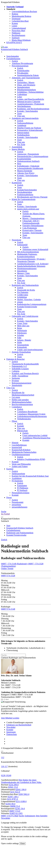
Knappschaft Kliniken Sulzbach (14, 49)
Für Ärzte (21, 144)
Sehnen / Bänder (24, 340)
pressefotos (16, 504)
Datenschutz (11, 734)
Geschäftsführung (19, 445)
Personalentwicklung (20, 493)
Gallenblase (22, 94)
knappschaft (17, 447)
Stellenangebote (18, 473)
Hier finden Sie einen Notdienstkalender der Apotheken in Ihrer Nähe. (21, 781)
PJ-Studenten (17, 481)
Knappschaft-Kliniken (21, 450)
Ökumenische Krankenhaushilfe (25, 364)
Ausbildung (17, 478)
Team (19, 113)
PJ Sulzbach (22, 490)
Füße (19, 338)
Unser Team (22, 323)
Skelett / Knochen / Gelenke (29, 299)
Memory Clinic (23, 273)
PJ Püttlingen (22, 488)
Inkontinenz (22, 271)
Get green (16, 397)
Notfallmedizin (23, 135)
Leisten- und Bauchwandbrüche (30, 99)
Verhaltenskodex (24, 419)
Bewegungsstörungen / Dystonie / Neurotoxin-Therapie (31, 260)
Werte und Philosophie (21, 464)
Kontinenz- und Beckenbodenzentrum (33, 109)
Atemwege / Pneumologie (28, 154)
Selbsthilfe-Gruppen (20, 369)
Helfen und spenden (20, 400)
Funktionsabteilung (25, 194)
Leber (19, 97)
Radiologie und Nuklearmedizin (25, 285)
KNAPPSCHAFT (14, 42)
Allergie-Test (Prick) (25, 173)
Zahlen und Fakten (20, 466)
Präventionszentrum (20, 66)
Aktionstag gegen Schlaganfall (35, 249)
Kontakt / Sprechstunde (27, 206)
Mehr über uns (23, 326)
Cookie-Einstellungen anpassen (19, 722)
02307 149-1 (13, 797)
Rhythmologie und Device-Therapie (32, 197)
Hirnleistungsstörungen (27, 268)
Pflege (14, 421)
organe (20, 302)
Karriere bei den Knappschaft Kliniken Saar (30, 476)
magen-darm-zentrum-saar (28, 209)
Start (8, 525)
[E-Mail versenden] (5, 699)
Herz (19, 163)
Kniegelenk (22, 347)
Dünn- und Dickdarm (26, 85)
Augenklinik (17, 147)
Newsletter (10, 727)
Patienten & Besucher (15, 359)
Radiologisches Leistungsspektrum (31, 304)
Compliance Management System (31, 414)
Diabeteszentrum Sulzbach (28, 161)
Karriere (9, 469)
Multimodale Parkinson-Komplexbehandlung (27, 255)
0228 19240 (6, 775)
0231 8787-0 (12, 799)
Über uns (21, 116)
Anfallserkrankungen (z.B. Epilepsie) (32, 264)
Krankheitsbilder (24, 159)
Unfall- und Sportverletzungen (30, 349)
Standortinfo (17, 385)
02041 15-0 (13, 787)
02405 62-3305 (16, 813)
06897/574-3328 (8, 576)
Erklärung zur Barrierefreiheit (18, 725)
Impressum (11, 732)
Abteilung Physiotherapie (22, 63)
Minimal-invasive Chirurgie (28, 101)
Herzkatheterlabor (24, 192)
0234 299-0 (14, 785)
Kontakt (20, 426)
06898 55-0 (15, 806)
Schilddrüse (22, 297)
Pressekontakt (17, 502)
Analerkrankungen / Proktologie (30, 104)
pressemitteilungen (19, 507)
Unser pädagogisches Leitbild (34, 435)
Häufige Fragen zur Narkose (29, 128)
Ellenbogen (22, 333)
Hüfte (19, 342)
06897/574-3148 (8, 609)
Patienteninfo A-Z (19, 366)
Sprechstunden (12, 56)
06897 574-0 (14, 811)
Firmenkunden (23, 70)
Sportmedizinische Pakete (28, 75)
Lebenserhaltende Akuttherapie (30, 168)
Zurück (15, 61)
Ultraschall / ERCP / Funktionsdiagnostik (30, 222)
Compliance (17, 407)
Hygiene (15, 380)
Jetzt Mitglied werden (10, 718)
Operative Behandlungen (32, 225)
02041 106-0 (20, 789)
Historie (15, 442)
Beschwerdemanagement (22, 404)
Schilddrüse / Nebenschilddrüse (30, 92)
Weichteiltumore (24, 106)
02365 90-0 (10, 804)
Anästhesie (21, 125)
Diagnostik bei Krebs (26, 290)
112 (2, 757)
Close (22, 844)
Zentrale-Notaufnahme (21, 352)
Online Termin (7, 568)
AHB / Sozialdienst (20, 376)
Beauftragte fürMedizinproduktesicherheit (23, 393)
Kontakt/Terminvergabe (27, 307)
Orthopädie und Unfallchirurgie (25, 316)
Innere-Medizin (18, 149)
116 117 (4, 766)
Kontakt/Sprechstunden (27, 190)
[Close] (2, 751)
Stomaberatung (23, 87)
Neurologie (16, 240)
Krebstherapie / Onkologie (28, 166)
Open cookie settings (10, 843)
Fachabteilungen (13, 59)
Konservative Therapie (32, 230)
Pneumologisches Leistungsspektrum (32, 156)
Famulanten (22, 485)
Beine (19, 328)
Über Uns (10, 388)
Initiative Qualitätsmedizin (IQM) (31, 459)
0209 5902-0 (24, 794)
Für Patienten (22, 292)
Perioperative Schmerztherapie (30, 130)
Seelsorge (16, 378)
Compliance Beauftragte (27, 411)
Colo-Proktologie (29, 228)
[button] (6, 816)
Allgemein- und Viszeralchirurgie (26, 78)
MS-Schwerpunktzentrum (28, 252)
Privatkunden (22, 73)
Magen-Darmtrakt (24, 171)
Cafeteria (15, 371)
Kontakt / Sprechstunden (27, 111)
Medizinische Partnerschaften (24, 452)
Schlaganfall (22, 245)
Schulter (20, 335)
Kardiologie (17, 183)
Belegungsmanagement (21, 383)
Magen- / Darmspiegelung (33, 218)
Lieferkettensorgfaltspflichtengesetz (32, 416)
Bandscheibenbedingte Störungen (31, 266)
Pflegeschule (22, 431)
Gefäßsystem (22, 295)
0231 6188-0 (21, 801)
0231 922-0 (15, 792)
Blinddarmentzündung (26, 90)
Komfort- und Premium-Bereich (25, 373)
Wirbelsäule (22, 330)
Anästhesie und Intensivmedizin (25, 118)
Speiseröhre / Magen (25, 82)
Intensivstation (23, 132)
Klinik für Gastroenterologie (23, 199)
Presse (9, 497)
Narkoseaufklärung (25, 123)
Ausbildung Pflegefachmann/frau (36, 438)
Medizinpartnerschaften (21, 402)
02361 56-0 (20, 808)
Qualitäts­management (21, 454)
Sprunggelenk (23, 345)
